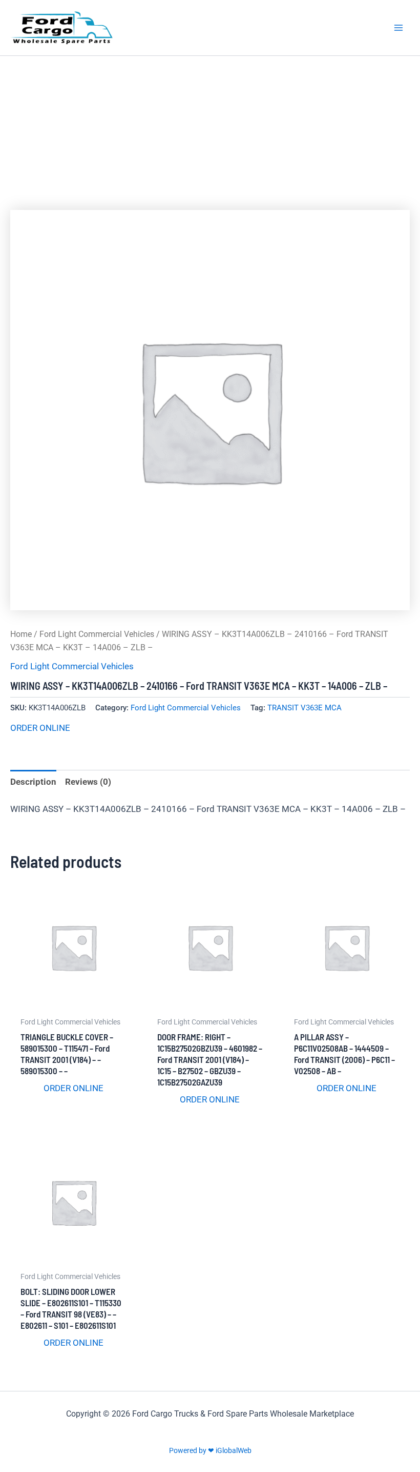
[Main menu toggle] (398, 27)
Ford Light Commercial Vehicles (96, 634)
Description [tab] (33, 782)
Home (21, 634)
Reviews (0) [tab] (88, 782)
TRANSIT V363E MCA (304, 707)
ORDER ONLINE (40, 728)
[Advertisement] (210, 133)
